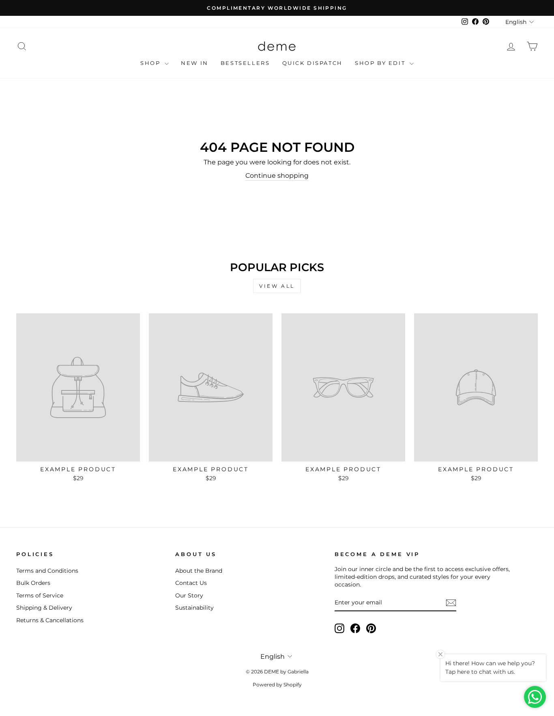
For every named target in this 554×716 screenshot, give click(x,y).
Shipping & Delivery (44, 607)
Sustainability (194, 607)
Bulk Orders (33, 583)
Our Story (189, 595)
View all (277, 286)
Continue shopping (277, 175)
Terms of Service (39, 595)
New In (194, 63)
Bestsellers (245, 63)
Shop (151, 63)
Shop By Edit (381, 63)
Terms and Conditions (47, 570)
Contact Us (191, 583)
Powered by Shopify (277, 684)
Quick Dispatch (312, 63)
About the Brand (198, 570)
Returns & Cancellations (50, 620)
